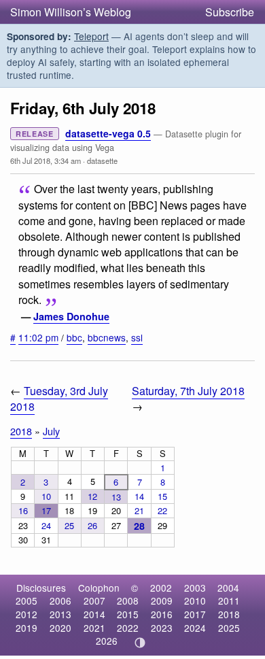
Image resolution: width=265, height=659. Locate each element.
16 (23, 510)
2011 (229, 600)
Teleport (91, 36)
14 (139, 496)
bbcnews (107, 337)
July (51, 431)
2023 (162, 628)
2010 (195, 600)
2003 (195, 587)
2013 (60, 614)
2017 (195, 614)
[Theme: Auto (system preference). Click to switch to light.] (140, 643)
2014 (94, 614)
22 (162, 510)
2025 (229, 628)
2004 (228, 587)
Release (35, 134)
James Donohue (71, 316)
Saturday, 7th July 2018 (188, 391)
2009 (162, 600)
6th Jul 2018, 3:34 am (45, 160)
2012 (26, 614)
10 (46, 496)
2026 (107, 640)
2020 (60, 628)
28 (139, 526)
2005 (26, 600)
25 (69, 525)
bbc (74, 337)
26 (92, 525)
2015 (128, 614)
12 (92, 496)
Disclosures (41, 587)
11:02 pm (38, 337)
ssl (137, 337)
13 (116, 496)
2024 (195, 628)
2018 (21, 431)
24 (46, 525)
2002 (161, 587)
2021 (94, 628)
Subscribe (229, 12)
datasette (102, 160)
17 (46, 510)
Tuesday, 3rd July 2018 (59, 398)
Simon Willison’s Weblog (70, 12)
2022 (128, 628)
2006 (60, 600)
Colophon (99, 587)
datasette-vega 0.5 (108, 133)
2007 (94, 600)
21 (139, 510)
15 (162, 496)
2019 (26, 628)
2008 (128, 600)
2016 (162, 614)
